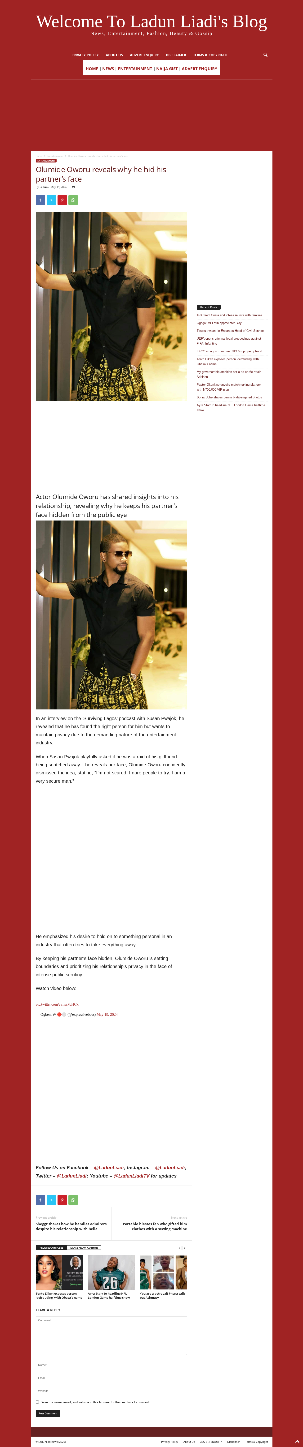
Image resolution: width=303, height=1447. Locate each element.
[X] (51, 200)
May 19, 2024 (107, 1014)
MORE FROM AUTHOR (84, 1247)
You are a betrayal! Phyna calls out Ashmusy (162, 1295)
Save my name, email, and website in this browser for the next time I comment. (95, 1402)
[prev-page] (179, 1247)
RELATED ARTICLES (51, 1247)
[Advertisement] (151, 115)
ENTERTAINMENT (135, 68)
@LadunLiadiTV (131, 1175)
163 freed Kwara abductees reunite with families (229, 315)
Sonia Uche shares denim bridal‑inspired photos (229, 397)
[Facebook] (40, 200)
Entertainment (55, 156)
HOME (92, 68)
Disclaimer (176, 55)
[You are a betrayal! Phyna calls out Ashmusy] (163, 1272)
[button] (265, 55)
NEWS (108, 68)
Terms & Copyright (210, 55)
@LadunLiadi (109, 1167)
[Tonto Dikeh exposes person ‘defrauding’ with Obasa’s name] (59, 1272)
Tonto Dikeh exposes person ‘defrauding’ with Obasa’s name (59, 1295)
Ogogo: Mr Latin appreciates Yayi (219, 323)
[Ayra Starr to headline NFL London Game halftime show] (111, 1272)
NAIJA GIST (167, 68)
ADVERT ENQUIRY (144, 55)
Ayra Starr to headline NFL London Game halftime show (109, 1295)
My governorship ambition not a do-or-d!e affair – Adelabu (230, 374)
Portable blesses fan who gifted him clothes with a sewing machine (155, 1226)
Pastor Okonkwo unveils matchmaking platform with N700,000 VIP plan (229, 387)
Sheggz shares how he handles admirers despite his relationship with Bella (71, 1226)
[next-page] (185, 1247)
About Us (114, 55)
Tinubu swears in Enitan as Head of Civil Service (230, 331)
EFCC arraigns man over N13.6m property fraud (229, 351)
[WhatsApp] (73, 200)
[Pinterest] (62, 200)
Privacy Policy (85, 55)
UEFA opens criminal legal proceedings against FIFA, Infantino (229, 341)
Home (39, 156)
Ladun (44, 187)
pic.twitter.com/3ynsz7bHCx (57, 1004)
